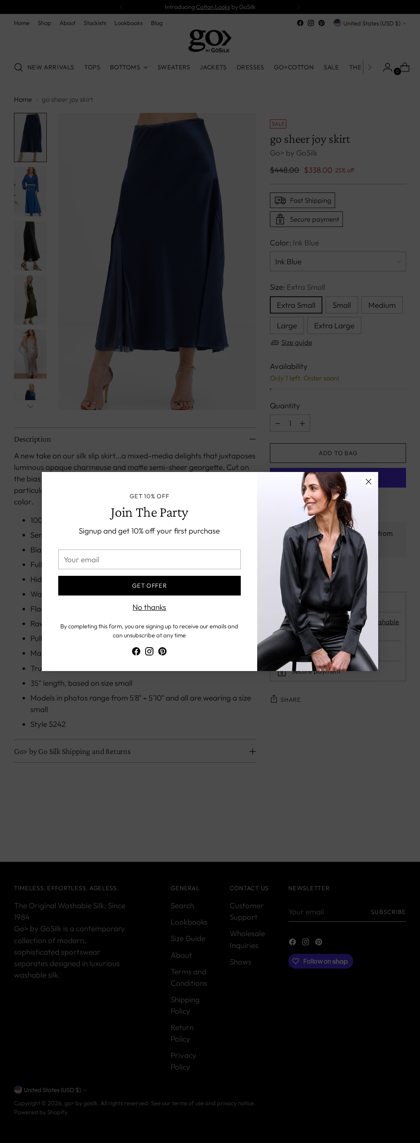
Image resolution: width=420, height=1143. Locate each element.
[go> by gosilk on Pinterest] (162, 652)
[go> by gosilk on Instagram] (149, 652)
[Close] (368, 481)
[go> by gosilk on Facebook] (136, 652)
